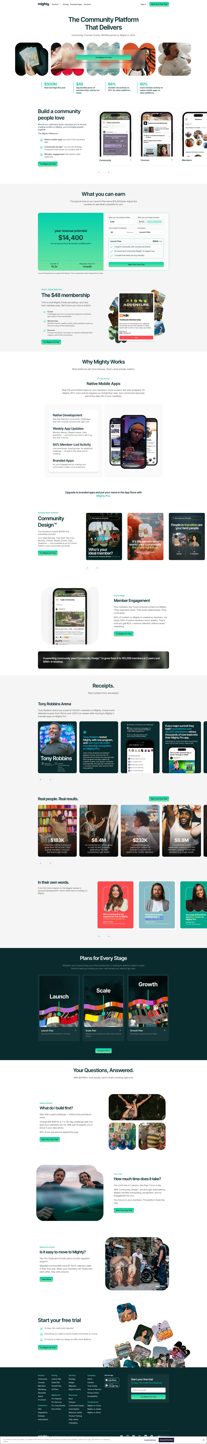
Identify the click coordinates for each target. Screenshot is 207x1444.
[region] (103, 1440)
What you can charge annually (148, 217)
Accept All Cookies (166, 1440)
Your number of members (118, 228)
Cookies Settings (150, 1440)
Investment (142, 228)
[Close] (203, 1440)
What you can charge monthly (119, 217)
